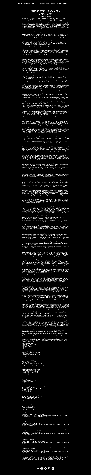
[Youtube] (42, 468)
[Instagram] (49, 468)
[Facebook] (52, 468)
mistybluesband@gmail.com (29, 406)
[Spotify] (45, 468)
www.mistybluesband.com (30, 407)
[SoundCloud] (38, 468)
